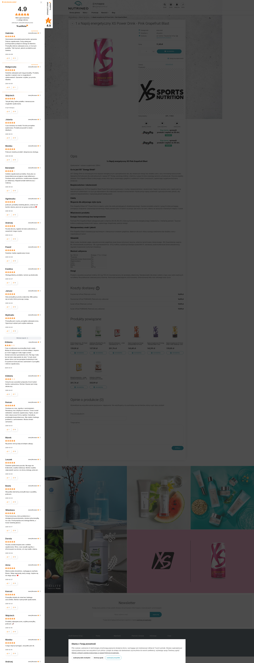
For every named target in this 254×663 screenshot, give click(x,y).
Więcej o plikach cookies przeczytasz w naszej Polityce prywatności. (95, 653)
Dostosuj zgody (98, 658)
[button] (2, 2)
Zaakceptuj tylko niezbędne (81, 658)
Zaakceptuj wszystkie (113, 658)
